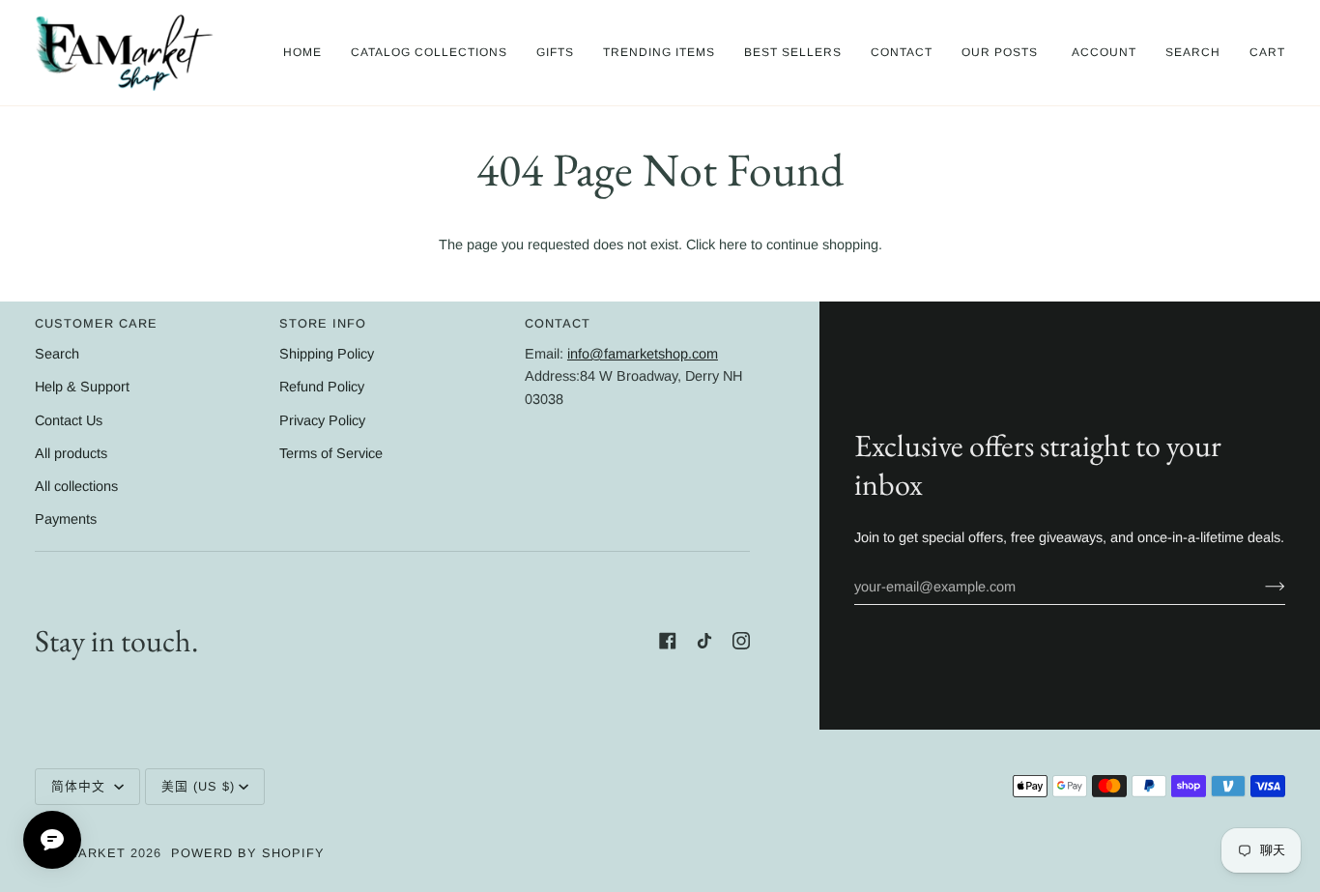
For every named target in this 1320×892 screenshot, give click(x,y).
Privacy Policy (322, 420)
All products (71, 453)
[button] (429, 52)
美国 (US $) (198, 786)
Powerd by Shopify (248, 853)
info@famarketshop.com (642, 353)
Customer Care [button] (96, 323)
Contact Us (68, 420)
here (733, 244)
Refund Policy (321, 386)
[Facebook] (667, 640)
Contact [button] (557, 323)
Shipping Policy (326, 353)
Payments (66, 519)
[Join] (1259, 586)
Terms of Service (331, 453)
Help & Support (82, 386)
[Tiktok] (704, 640)
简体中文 (80, 786)
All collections (76, 486)
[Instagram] (741, 640)
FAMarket (87, 853)
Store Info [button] (322, 323)
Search (57, 353)
